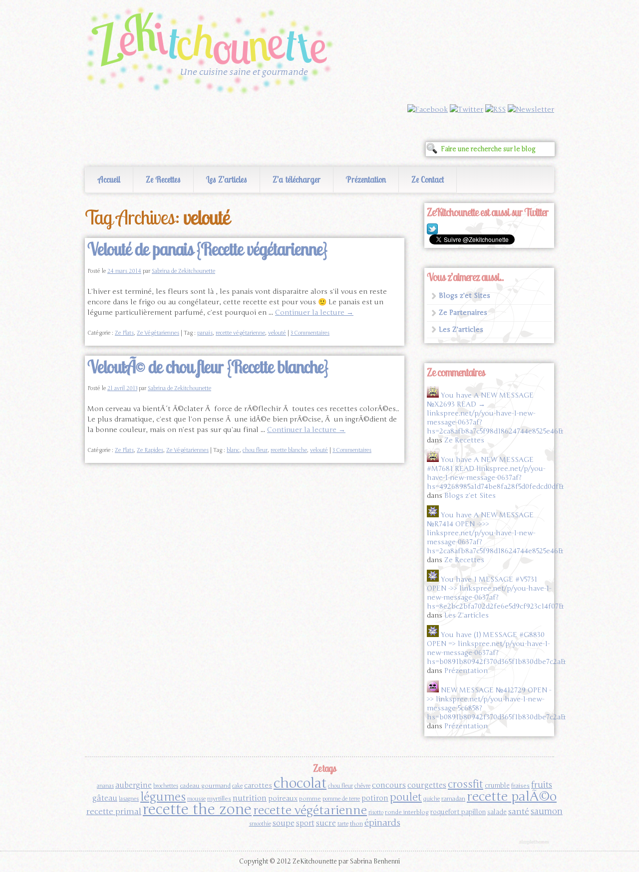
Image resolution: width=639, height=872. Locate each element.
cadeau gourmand (205, 785)
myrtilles (219, 798)
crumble (497, 786)
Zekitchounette (212, 52)
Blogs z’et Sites (464, 295)
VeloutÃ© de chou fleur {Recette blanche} (207, 367)
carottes (258, 785)
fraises (520, 785)
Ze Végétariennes (158, 333)
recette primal (113, 812)
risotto (375, 812)
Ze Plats (124, 333)
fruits (541, 785)
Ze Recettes (163, 179)
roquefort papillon (458, 812)
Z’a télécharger (296, 179)
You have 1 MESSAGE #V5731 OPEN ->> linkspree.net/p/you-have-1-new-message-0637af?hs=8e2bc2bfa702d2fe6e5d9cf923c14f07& (495, 593)
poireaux (283, 798)
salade (497, 812)
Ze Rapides (150, 450)
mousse (196, 799)
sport (305, 823)
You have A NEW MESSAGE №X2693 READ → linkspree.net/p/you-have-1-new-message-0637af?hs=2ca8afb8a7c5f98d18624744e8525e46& (495, 413)
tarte (342, 824)
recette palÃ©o (512, 796)
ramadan (453, 798)
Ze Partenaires (463, 312)
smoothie (260, 824)
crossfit (465, 784)
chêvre (362, 786)
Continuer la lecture (314, 312)
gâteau (104, 798)
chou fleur (255, 450)
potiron (374, 798)
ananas (105, 786)
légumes (163, 797)
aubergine (133, 785)
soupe (284, 823)
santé (518, 812)
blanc (233, 450)
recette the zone (197, 809)
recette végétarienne (240, 333)
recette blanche (289, 450)
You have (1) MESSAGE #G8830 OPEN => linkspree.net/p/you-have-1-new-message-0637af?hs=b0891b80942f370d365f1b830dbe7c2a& (496, 648)
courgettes (426, 785)
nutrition (250, 798)
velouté (277, 333)
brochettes (165, 786)
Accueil (109, 179)
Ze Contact (427, 179)
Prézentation (366, 179)
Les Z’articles (226, 179)
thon (356, 823)
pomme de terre (341, 799)
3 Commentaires (310, 333)
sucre (326, 823)
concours (389, 785)
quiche (431, 799)
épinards (382, 822)
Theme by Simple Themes (535, 843)
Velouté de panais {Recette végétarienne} (207, 249)
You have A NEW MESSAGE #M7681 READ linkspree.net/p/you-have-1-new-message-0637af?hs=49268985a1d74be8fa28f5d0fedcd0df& (495, 473)
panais (205, 333)
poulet (406, 797)
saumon (547, 811)
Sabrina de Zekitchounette (183, 271)
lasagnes (129, 799)
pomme (310, 798)
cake (237, 786)
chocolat (300, 783)
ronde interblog (407, 812)
